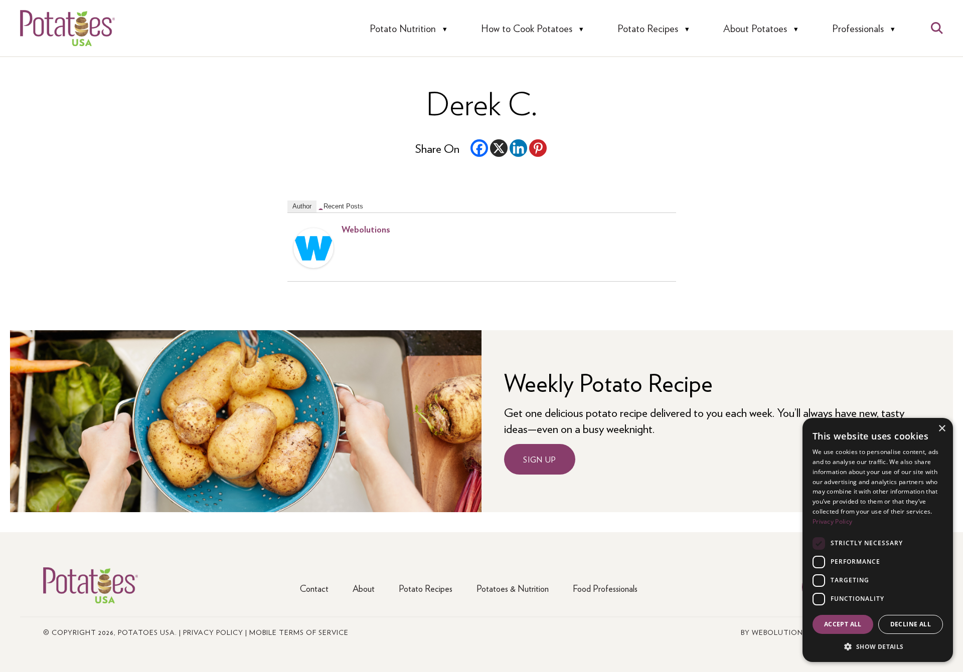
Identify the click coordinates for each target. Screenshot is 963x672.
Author (301, 206)
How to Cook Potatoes (526, 28)
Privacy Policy (213, 632)
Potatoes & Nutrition (512, 588)
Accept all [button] (843, 624)
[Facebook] (479, 148)
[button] (878, 646)
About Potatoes (755, 28)
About (364, 588)
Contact (314, 588)
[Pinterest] (538, 148)
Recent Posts (343, 206)
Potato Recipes (647, 28)
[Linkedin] (518, 148)
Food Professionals (605, 588)
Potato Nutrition (403, 28)
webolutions (366, 229)
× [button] (941, 428)
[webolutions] (313, 263)
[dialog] (877, 540)
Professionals (858, 28)
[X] (499, 148)
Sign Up (539, 459)
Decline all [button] (910, 624)
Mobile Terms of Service (299, 632)
